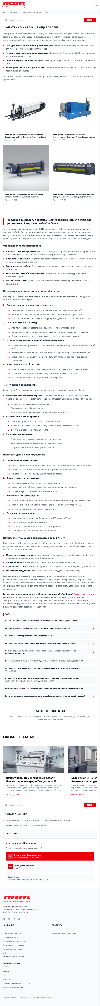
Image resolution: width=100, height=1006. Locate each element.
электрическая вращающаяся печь (57, 820)
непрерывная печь (39, 825)
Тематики (13, 12)
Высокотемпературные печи (64, 933)
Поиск (90, 20)
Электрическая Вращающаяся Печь (35, 12)
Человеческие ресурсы (12, 949)
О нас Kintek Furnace (12, 933)
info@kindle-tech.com (18, 906)
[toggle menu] (96, 4)
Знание (6, 971)
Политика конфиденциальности (16, 983)
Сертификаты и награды (13, 945)
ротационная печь (13, 820)
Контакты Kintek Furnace (13, 957)
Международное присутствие (15, 941)
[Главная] (4, 12)
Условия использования (13, 987)
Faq (4, 975)
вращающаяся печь (32, 820)
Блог (5, 953)
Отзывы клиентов (10, 937)
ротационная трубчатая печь (16, 825)
